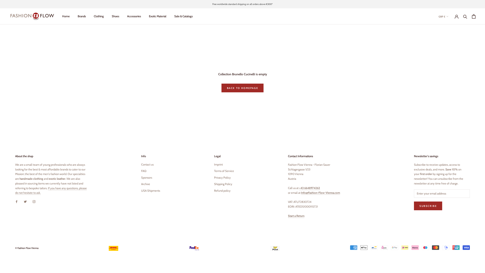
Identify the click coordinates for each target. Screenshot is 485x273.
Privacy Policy (222, 177)
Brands (82, 16)
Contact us (147, 164)
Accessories (134, 16)
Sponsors (146, 177)
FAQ (143, 171)
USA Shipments (150, 190)
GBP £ (442, 16)
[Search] (465, 16)
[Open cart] (474, 16)
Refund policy (222, 190)
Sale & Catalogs (183, 16)
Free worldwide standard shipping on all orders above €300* (242, 4)
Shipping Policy (223, 184)
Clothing (99, 16)
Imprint (218, 164)
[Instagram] (34, 201)
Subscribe (428, 205)
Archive (145, 184)
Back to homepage (242, 87)
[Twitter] (25, 201)
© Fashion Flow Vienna (26, 247)
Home (66, 16)
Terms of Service (224, 171)
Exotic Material (157, 16)
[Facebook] (16, 201)
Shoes (115, 16)
